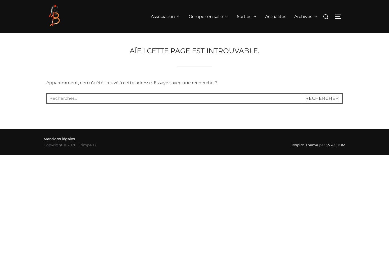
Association (163, 16)
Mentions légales (59, 139)
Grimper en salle (206, 16)
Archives (303, 16)
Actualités (275, 16)
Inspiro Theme (305, 145)
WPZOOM (335, 145)
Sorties (244, 16)
